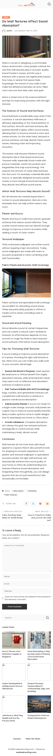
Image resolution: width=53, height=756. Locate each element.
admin (9, 31)
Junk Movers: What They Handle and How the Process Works (12, 718)
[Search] (49, 4)
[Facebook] (26, 503)
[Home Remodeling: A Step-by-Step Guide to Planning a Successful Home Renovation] (39, 640)
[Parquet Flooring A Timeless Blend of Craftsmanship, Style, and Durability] (39, 672)
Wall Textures (11, 495)
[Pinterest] (40, 503)
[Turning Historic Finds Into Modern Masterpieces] (39, 704)
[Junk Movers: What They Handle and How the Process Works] (14, 704)
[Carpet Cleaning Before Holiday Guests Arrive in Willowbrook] (14, 672)
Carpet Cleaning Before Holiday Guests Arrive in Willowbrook (12, 686)
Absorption (18, 491)
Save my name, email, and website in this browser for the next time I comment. (28, 598)
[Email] (47, 503)
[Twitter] (33, 503)
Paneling (32, 491)
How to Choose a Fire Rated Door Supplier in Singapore (11, 654)
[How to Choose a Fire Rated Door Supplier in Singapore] (14, 640)
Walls (6, 17)
